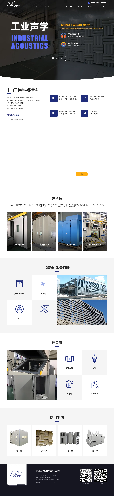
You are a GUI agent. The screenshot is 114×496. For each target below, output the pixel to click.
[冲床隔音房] (44, 250)
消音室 (57, 6)
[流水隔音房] (19, 250)
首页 (37, 6)
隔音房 (47, 6)
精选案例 (91, 6)
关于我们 (103, 6)
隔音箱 (80, 6)
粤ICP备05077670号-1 (52, 482)
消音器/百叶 (69, 6)
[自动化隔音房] (95, 250)
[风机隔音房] (70, 250)
